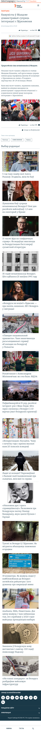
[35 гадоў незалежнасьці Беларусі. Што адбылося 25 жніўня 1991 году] (20, 261)
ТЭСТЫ (21, 728)
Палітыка (5, 11)
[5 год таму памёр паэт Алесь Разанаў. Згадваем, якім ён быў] (20, 161)
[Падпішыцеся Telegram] (35, 697)
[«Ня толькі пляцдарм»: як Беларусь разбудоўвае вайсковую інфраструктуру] (20, 666)
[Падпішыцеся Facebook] (8, 697)
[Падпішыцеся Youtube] (17, 697)
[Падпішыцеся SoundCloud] (26, 697)
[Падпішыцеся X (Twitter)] (12, 697)
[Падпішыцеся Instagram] (31, 697)
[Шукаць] (33, 728)
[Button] (23, 30)
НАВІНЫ (9, 728)
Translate (32, 1)
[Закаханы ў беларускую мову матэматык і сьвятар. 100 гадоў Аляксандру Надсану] (20, 634)
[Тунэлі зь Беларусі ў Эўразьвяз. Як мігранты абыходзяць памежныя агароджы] (20, 531)
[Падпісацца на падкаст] (21, 697)
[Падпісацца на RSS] (3, 702)
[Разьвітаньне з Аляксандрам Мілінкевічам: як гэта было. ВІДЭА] (20, 361)
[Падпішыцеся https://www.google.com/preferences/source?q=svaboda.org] (3, 697)
